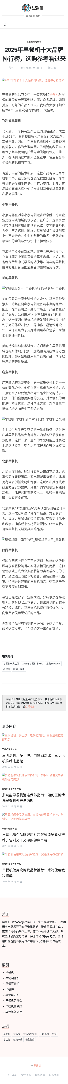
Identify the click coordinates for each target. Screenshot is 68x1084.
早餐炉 (9, 989)
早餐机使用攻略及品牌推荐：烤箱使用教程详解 (33, 873)
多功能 (16, 1034)
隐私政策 (40, 1074)
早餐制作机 (12, 978)
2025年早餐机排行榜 (32, 663)
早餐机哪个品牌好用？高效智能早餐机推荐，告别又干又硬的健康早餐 (33, 837)
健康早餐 (17, 1039)
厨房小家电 (19, 669)
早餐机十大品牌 (11, 663)
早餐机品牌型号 (34, 42)
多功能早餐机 (30, 1034)
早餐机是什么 (13, 1000)
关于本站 (12, 1074)
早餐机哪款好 (13, 1006)
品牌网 (6, 669)
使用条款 (26, 1074)
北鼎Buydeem (53, 663)
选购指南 (30, 1039)
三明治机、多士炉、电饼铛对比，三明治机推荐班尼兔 (33, 758)
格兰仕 (6, 1039)
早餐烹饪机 (12, 983)
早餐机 (54, 94)
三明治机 (44, 1034)
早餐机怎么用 (13, 1011)
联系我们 (30, 706)
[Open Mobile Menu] (11, 25)
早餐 (54, 1034)
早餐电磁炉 (12, 995)
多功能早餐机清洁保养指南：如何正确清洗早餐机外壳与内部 (33, 798)
